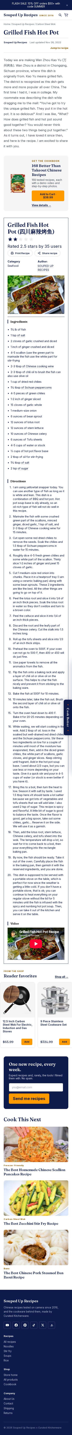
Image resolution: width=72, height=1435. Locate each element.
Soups (7, 1355)
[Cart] (66, 15)
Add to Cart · (48, 196)
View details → (41, 205)
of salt (21, 335)
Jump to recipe (59, 48)
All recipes (10, 1341)
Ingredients (19, 321)
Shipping (9, 1408)
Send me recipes (29, 1098)
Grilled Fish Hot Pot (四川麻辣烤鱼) (31, 228)
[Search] (60, 15)
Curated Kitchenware (49, 1427)
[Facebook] (16, 1325)
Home (7, 24)
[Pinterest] (24, 1325)
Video (14, 923)
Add (26, 1041)
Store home (11, 1374)
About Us (9, 1398)
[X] (42, 1325)
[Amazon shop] (51, 1325)
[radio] (10, 239)
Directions (18, 481)
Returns (8, 1413)
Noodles (9, 1346)
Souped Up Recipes (23, 24)
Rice (6, 1360)
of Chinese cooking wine (38, 366)
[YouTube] (7, 1325)
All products (11, 1379)
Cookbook (10, 1384)
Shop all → (61, 976)
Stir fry (8, 1351)
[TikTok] (33, 1325)
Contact (8, 1403)
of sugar (23, 468)
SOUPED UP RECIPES (46, 268)
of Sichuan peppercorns (36, 387)
